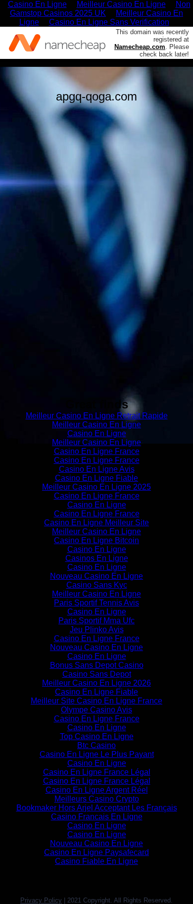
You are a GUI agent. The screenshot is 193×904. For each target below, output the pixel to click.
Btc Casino (96, 745)
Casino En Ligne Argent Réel (97, 790)
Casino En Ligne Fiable (96, 478)
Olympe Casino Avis (96, 709)
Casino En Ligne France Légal (96, 772)
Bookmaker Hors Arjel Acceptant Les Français (96, 808)
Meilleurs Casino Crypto (96, 799)
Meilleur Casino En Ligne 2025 (96, 487)
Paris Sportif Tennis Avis (96, 603)
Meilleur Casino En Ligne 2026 (96, 683)
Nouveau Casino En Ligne (96, 576)
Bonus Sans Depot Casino (97, 665)
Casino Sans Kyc (96, 585)
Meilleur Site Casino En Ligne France (96, 701)
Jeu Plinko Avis (97, 629)
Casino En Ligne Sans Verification (109, 22)
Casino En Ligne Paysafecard (96, 852)
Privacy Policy (41, 900)
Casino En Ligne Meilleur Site (96, 522)
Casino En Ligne (96, 433)
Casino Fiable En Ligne (96, 861)
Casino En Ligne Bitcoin (96, 540)
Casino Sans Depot (96, 674)
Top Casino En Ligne (97, 736)
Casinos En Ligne (96, 558)
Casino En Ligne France (97, 451)
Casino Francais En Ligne (97, 816)
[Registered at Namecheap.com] (57, 42)
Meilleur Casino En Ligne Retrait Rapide (97, 415)
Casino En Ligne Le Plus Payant (97, 754)
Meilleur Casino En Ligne (96, 424)
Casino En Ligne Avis (97, 469)
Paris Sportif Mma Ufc (96, 620)
